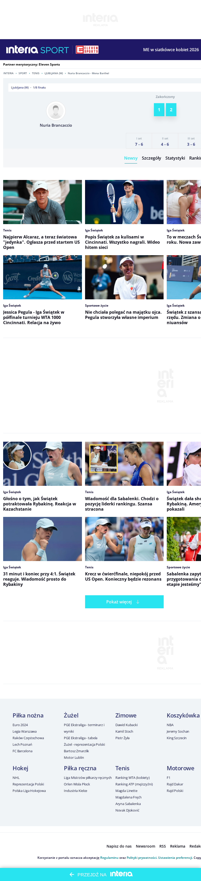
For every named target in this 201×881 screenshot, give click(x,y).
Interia (8, 73)
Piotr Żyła (122, 738)
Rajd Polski (175, 790)
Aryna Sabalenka (128, 803)
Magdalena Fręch (128, 797)
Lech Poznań (22, 744)
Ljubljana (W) (53, 73)
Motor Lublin (74, 757)
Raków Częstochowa (28, 738)
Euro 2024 (20, 724)
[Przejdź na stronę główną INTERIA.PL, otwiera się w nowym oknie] (22, 49)
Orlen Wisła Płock (77, 784)
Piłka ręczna (80, 768)
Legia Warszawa (25, 731)
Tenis (36, 73)
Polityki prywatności (142, 857)
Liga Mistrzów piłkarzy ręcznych (88, 777)
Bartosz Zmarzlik (76, 751)
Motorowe (180, 768)
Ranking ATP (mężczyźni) (134, 784)
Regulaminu (109, 857)
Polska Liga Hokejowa (29, 790)
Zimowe (126, 715)
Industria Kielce (75, 790)
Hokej (20, 768)
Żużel (71, 715)
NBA (170, 724)
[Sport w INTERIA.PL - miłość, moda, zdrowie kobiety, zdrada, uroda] (55, 49)
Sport (23, 73)
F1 (168, 777)
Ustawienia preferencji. (175, 858)
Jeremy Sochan (178, 731)
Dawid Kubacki (126, 724)
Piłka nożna (28, 715)
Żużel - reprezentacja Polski (84, 744)
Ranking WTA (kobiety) (132, 777)
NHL (16, 777)
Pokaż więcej (119, 602)
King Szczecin (177, 738)
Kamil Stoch (124, 731)
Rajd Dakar (175, 784)
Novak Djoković (127, 810)
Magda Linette (126, 790)
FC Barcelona (22, 751)
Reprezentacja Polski (28, 784)
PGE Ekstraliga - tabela (80, 738)
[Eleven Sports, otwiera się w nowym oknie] (87, 49)
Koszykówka (183, 715)
